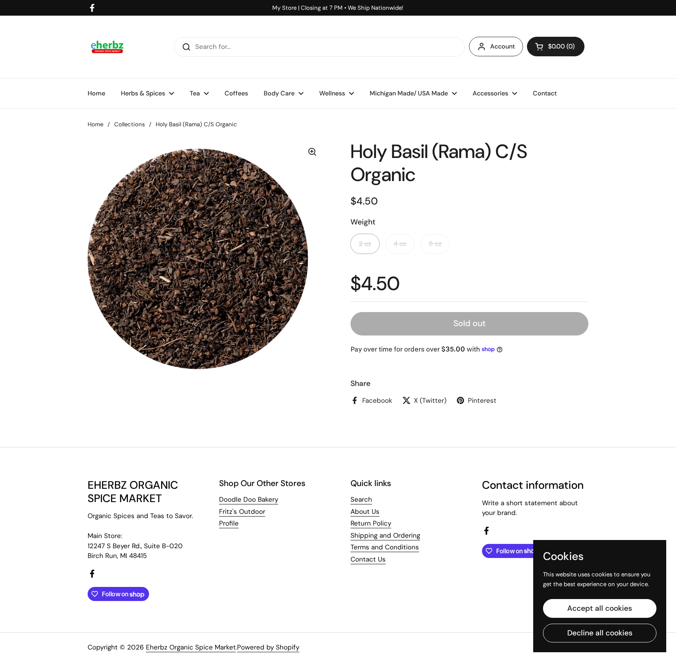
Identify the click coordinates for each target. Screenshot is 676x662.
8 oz (435, 243)
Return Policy (371, 523)
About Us (365, 511)
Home (95, 124)
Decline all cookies (600, 633)
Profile (229, 523)
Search (361, 499)
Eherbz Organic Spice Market (191, 647)
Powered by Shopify (268, 647)
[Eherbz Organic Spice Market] (107, 46)
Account (502, 46)
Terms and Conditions (385, 547)
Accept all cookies (599, 608)
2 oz (365, 243)
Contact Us (368, 559)
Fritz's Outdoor (242, 511)
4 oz (400, 243)
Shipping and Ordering (385, 535)
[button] (555, 46)
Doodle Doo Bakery (248, 499)
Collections (129, 124)
